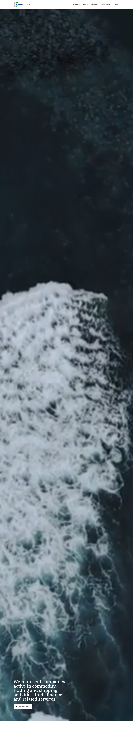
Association (76, 5)
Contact (115, 5)
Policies (85, 5)
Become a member (22, 707)
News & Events (105, 5)
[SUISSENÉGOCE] (22, 4)
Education (94, 5)
